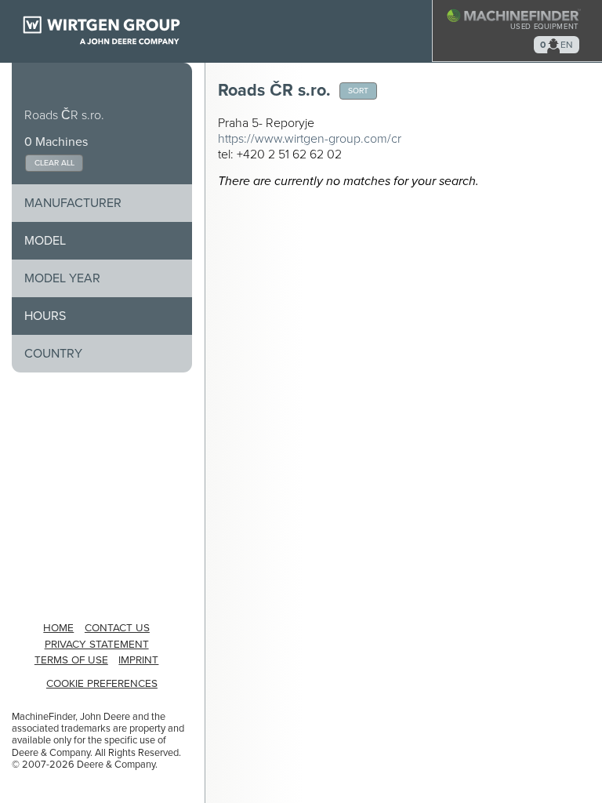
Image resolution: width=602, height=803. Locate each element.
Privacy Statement (97, 644)
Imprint (138, 660)
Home (58, 628)
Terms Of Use (71, 660)
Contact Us (117, 628)
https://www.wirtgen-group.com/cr (309, 139)
